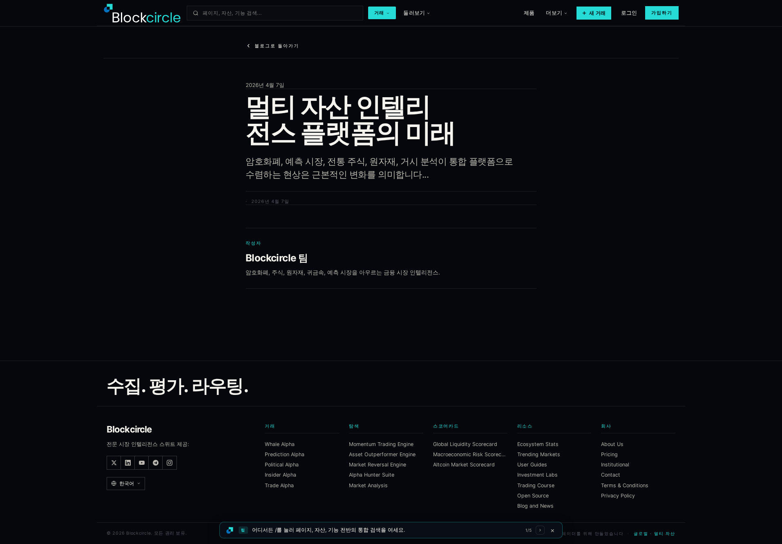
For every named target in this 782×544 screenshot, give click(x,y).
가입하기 (662, 13)
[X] (114, 462)
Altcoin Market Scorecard (464, 465)
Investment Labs (537, 475)
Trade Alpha (279, 485)
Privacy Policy (618, 496)
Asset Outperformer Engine (382, 454)
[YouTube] (142, 462)
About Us (612, 444)
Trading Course (535, 485)
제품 (529, 12)
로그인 (629, 12)
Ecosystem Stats (538, 444)
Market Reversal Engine (377, 465)
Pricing (609, 454)
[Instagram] (170, 462)
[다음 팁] (540, 530)
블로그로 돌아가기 (277, 46)
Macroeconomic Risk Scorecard (470, 454)
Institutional (615, 465)
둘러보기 (414, 12)
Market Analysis (368, 485)
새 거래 (597, 13)
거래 (379, 13)
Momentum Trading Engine (381, 444)
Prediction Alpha (284, 454)
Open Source (533, 496)
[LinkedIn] (128, 462)
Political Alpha (282, 465)
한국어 (126, 483)
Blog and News (535, 506)
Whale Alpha (280, 444)
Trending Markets (538, 454)
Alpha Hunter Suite (371, 475)
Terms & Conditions (624, 485)
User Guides (532, 465)
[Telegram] (156, 462)
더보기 (554, 12)
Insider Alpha (280, 475)
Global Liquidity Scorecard (465, 444)
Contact (610, 475)
